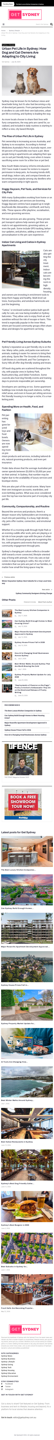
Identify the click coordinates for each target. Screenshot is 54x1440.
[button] (3, 24)
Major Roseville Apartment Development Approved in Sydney (26, 724)
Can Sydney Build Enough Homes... (17, 908)
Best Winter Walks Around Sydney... (17, 1100)
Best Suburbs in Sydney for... (14, 1267)
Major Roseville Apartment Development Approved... (25, 947)
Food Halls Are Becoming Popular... (17, 1308)
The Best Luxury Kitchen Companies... (18, 870)
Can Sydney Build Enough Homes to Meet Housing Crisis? (24, 716)
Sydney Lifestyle (14, 31)
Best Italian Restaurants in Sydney (17, 1142)
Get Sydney (5, 62)
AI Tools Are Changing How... (14, 1062)
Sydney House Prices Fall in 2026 (30, 642)
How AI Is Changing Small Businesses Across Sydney (25, 735)
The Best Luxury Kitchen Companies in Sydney (23, 711)
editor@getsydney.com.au (24, 1417)
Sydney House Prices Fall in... (15, 985)
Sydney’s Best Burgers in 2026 (15, 1225)
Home (3, 31)
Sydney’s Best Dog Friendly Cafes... (17, 1183)
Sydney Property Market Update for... (18, 1023)
